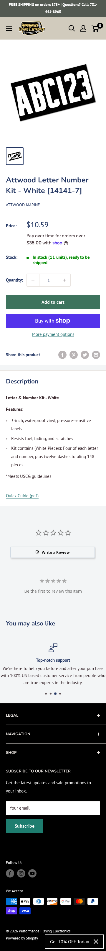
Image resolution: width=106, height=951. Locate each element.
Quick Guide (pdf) (22, 496)
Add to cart (53, 302)
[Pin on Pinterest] (73, 354)
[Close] (96, 941)
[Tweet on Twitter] (85, 354)
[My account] (83, 28)
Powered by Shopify (22, 938)
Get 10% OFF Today (69, 942)
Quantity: (14, 280)
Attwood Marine (23, 204)
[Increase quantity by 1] (64, 280)
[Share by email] (96, 354)
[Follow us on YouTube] (32, 873)
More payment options (53, 334)
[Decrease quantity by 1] (33, 280)
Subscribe (24, 826)
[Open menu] (9, 28)
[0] (95, 28)
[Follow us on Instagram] (21, 873)
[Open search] (72, 28)
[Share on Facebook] (62, 354)
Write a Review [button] (56, 552)
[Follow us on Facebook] (10, 873)
